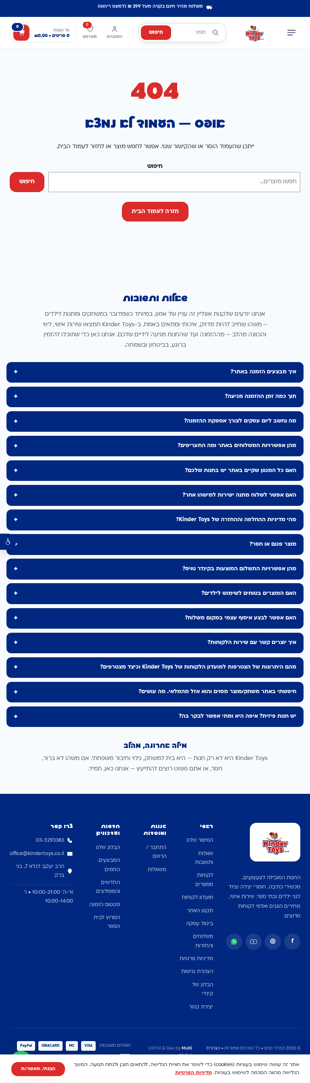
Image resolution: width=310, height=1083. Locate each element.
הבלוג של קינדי (202, 989)
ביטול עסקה (199, 923)
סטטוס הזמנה (104, 905)
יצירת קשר (201, 1007)
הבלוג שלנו (108, 847)
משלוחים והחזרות (203, 941)
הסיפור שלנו (199, 840)
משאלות (157, 870)
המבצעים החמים (109, 865)
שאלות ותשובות (204, 858)
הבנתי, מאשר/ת (38, 1068)
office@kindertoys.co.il (37, 853)
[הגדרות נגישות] (8, 542)
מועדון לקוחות (197, 897)
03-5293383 (50, 840)
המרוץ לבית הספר (107, 922)
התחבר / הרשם (156, 852)
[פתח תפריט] (291, 32)
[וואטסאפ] (234, 942)
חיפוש (156, 32)
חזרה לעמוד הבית (155, 211)
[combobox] (182, 32)
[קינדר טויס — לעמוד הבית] (254, 32)
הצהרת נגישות (197, 971)
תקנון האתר (200, 911)
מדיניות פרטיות (196, 959)
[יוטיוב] (253, 942)
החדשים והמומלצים (108, 887)
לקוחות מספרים (204, 880)
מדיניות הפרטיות (193, 1073)
